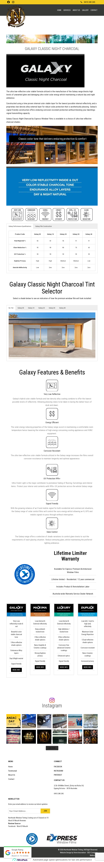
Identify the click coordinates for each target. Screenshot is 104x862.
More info (16, 670)
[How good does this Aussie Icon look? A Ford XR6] (29, 721)
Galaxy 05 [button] (21, 308)
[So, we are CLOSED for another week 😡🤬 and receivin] (44, 737)
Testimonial (12, 771)
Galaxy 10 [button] (31, 308)
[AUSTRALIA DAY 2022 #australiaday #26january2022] (75, 721)
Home (59, 10)
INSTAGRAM (58, 771)
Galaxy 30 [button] (52, 308)
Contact (94, 10)
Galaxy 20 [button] (41, 308)
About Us (76, 10)
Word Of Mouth (22, 826)
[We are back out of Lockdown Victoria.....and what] (60, 737)
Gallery (85, 10)
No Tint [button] (11, 308)
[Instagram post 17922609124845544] (13, 737)
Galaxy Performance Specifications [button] (20, 226)
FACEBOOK (58, 766)
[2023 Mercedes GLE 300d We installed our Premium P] (44, 721)
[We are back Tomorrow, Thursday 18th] (90, 737)
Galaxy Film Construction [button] (43, 226)
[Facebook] (8, 2)
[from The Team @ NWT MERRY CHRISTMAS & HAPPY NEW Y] (90, 721)
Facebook (12, 826)
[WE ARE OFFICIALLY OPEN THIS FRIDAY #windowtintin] (29, 737)
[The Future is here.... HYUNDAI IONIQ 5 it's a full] (60, 721)
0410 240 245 (89, 2)
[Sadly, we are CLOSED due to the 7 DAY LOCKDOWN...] (75, 737)
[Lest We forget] (13, 721)
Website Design (65, 852)
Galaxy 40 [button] (62, 308)
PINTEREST (58, 775)
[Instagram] (13, 2)
